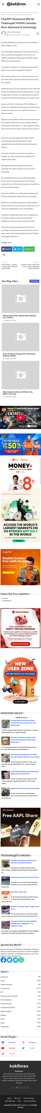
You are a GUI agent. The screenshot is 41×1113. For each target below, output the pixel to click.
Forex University (20, 1000)
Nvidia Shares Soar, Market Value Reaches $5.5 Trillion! (19, 317)
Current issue (20, 988)
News (20, 1019)
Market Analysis (20, 1011)
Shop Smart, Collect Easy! (19, 892)
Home (3, 12)
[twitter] (16, 1087)
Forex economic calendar (20, 996)
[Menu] (3, 4)
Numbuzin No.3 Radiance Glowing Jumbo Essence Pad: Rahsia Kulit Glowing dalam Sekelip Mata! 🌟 (23, 740)
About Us (17, 1098)
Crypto (20, 981)
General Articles (20, 1004)
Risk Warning (10, 1101)
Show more (34, 281)
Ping (19, 1101)
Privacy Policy (29, 1098)
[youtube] (20, 1087)
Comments (7, 601)
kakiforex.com (26, 1105)
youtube (12, 1048)
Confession (20, 977)
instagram (32, 1042)
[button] (38, 4)
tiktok (11, 1054)
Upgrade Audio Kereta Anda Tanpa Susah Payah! (25, 788)
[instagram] (24, 1087)
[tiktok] (27, 1087)
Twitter (19, 249)
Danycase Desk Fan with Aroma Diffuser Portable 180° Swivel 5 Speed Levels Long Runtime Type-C (23, 723)
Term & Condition (30, 1101)
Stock (8, 12)
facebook (11, 1042)
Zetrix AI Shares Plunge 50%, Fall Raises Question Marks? (19, 355)
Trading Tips (20, 1027)
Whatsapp (30, 249)
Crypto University (20, 985)
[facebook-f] (13, 1087)
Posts (6, 598)
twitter (32, 1048)
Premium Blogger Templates (15, 1109)
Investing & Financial (20, 1007)
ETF (20, 992)
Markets (20, 1015)
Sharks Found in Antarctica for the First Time (24, 877)
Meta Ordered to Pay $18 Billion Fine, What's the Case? (18, 393)
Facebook (8, 249)
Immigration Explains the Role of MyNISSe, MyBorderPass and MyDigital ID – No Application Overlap (24, 923)
